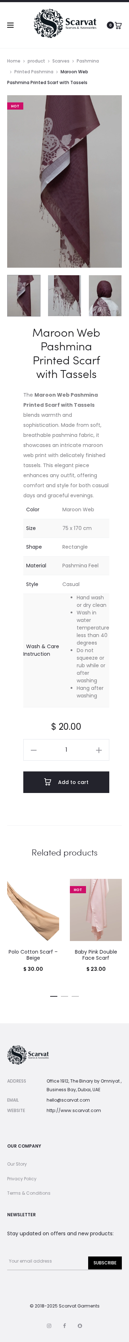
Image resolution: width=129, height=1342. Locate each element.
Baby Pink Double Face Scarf (96, 954)
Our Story (17, 1164)
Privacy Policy (22, 1179)
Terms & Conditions (29, 1193)
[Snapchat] (80, 1325)
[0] (118, 25)
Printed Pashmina (33, 72)
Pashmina (88, 61)
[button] (34, 749)
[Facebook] (64, 1325)
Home (13, 61)
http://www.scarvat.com (74, 1110)
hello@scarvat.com (68, 1100)
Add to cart (73, 782)
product (36, 61)
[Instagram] (49, 1325)
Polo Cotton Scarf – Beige (33, 954)
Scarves (61, 61)
